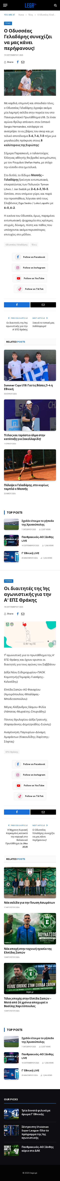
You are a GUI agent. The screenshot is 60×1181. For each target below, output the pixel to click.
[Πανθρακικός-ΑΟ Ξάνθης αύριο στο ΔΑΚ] (11, 1150)
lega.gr (33, 1172)
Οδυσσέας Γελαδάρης (17, 244)
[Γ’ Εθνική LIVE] (11, 556)
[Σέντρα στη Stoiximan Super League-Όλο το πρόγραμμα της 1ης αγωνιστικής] (11, 1130)
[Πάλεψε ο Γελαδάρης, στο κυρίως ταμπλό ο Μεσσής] (30, 464)
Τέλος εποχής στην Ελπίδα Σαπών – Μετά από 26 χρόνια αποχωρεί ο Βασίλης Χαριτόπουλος (27, 1002)
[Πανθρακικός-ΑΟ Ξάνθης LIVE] (11, 540)
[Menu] (5, 5)
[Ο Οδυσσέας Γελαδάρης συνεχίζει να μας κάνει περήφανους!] (30, 83)
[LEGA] (30, 5)
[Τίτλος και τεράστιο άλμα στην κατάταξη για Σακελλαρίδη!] (30, 415)
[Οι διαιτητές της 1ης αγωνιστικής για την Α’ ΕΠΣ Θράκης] (30, 634)
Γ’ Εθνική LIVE (30, 553)
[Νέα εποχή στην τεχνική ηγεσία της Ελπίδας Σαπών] (30, 928)
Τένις (8, 23)
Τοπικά (8, 581)
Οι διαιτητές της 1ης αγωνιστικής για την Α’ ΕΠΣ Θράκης (17, 326)
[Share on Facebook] (17, 62)
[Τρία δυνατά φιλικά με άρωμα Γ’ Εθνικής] (11, 1113)
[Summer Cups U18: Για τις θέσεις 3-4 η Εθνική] (30, 365)
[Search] (55, 5)
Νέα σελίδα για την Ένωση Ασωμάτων (29, 902)
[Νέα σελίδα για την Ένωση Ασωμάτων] (30, 882)
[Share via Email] (22, 62)
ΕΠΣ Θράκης (12, 752)
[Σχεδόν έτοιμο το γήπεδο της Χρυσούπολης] (11, 524)
